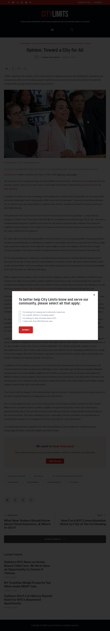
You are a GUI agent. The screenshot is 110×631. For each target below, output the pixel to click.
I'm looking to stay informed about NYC (39, 318)
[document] (55, 315)
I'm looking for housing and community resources (44, 312)
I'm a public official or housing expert (38, 315)
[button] (94, 295)
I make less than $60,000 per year (38, 321)
